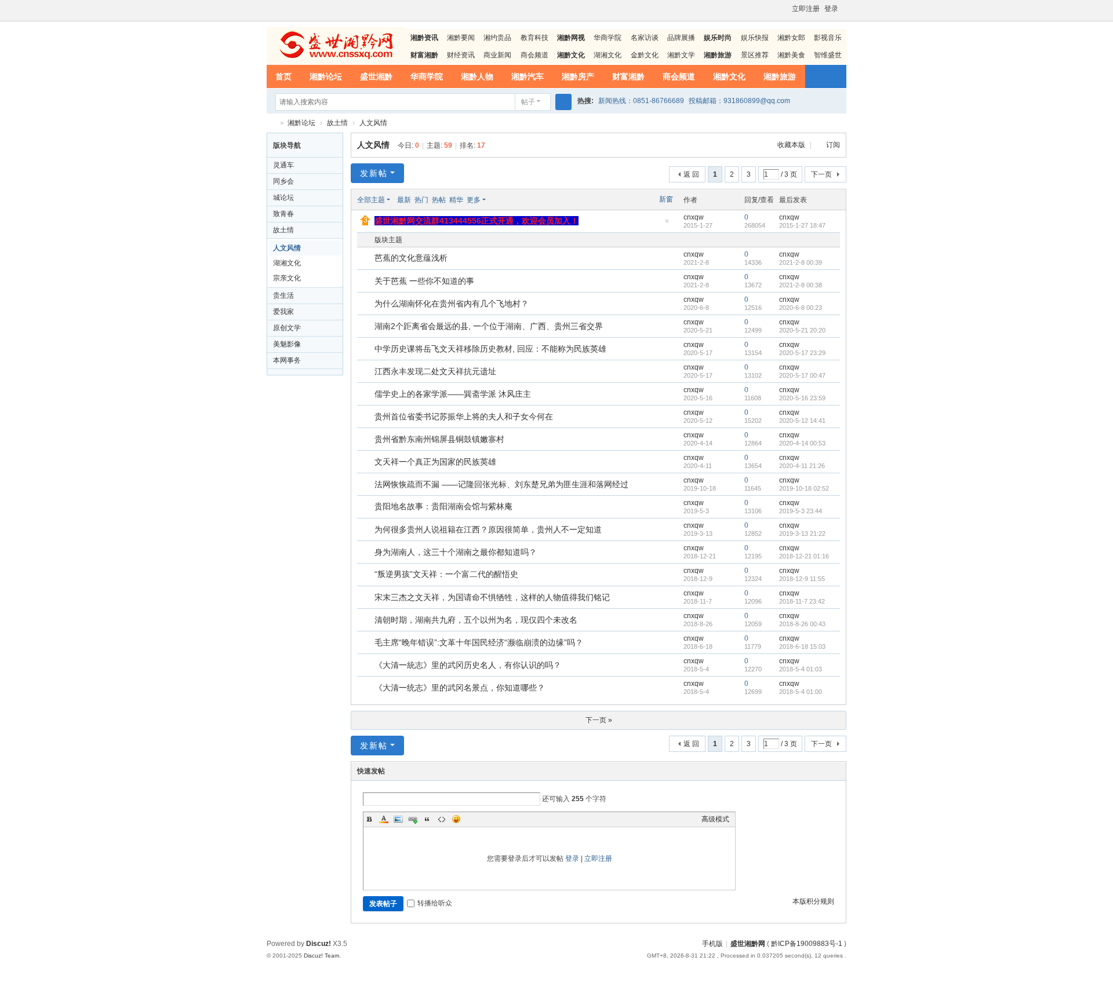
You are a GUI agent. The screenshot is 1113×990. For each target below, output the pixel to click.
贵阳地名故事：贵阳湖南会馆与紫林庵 (443, 506)
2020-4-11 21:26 (802, 465)
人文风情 (373, 123)
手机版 (712, 944)
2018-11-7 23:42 (802, 601)
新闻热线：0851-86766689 (641, 101)
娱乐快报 (755, 38)
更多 (474, 200)
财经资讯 (461, 55)
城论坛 (283, 197)
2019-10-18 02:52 (804, 488)
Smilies (456, 819)
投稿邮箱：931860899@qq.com (739, 101)
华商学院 (607, 38)
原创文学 (287, 328)
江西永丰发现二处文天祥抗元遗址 (435, 371)
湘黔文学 (681, 55)
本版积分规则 (813, 901)
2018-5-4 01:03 (800, 669)
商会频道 (534, 55)
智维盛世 (828, 55)
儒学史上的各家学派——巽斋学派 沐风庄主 (452, 394)
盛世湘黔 (376, 76)
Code (442, 819)
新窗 (666, 199)
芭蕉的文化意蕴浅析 (411, 257)
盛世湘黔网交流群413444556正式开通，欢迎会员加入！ (476, 220)
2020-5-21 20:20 (802, 330)
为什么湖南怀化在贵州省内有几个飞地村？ (451, 303)
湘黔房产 (578, 76)
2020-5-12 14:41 (802, 420)
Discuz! (318, 944)
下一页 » (598, 720)
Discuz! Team (321, 955)
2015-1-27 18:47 (802, 225)
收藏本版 (792, 145)
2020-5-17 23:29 (802, 352)
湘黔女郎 (791, 38)
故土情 (337, 123)
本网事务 (287, 360)
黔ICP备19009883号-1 (806, 944)
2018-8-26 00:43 (802, 623)
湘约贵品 (497, 38)
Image (398, 819)
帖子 (528, 102)
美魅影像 (287, 344)
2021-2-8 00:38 (800, 285)
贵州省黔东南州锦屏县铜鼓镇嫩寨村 (439, 439)
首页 (283, 76)
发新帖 (374, 173)
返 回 (691, 174)
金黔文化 (645, 55)
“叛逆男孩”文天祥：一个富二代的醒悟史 (446, 574)
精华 (456, 200)
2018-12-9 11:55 (802, 578)
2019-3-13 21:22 (802, 533)
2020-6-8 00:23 (800, 307)
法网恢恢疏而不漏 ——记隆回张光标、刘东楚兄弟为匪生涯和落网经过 (501, 484)
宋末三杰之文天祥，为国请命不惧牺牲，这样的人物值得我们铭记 (492, 597)
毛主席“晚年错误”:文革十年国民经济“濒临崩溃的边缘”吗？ (478, 642)
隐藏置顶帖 (666, 224)
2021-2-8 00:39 (800, 262)
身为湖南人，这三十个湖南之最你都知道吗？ (455, 552)
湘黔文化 (729, 76)
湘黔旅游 (779, 76)
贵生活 (283, 295)
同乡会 (283, 181)
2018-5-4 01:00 (800, 691)
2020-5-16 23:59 (802, 397)
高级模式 (715, 819)
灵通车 (283, 165)
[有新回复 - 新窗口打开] (366, 259)
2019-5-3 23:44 (800, 510)
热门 (421, 200)
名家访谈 (645, 38)
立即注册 (806, 9)
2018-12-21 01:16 (804, 556)
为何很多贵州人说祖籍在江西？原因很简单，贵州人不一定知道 (488, 529)
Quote (427, 819)
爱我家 (283, 312)
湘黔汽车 (527, 76)
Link (413, 819)
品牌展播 (681, 38)
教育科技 (534, 38)
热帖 (439, 200)
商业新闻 (497, 55)
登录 (831, 9)
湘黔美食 (791, 55)
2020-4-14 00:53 (802, 443)
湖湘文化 (607, 55)
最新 (404, 200)
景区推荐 (755, 55)
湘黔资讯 (424, 38)
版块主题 (388, 240)
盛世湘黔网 (271, 123)
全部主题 (371, 200)
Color (384, 819)
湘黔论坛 (326, 76)
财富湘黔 (628, 76)
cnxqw (693, 217)
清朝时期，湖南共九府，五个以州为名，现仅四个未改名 (475, 619)
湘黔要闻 (461, 38)
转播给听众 (434, 903)
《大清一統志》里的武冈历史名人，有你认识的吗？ (467, 665)
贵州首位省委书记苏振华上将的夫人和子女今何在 (463, 416)
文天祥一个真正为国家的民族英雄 (435, 461)
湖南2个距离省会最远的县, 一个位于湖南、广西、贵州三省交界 (488, 326)
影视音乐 (828, 38)
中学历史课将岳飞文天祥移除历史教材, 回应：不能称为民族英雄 (490, 348)
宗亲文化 (287, 278)
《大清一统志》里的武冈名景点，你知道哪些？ (459, 687)
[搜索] (563, 102)
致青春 (283, 214)
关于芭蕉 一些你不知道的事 (424, 281)
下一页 (821, 174)
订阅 (833, 145)
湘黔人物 (477, 76)
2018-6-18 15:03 (802, 646)
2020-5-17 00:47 (802, 375)
